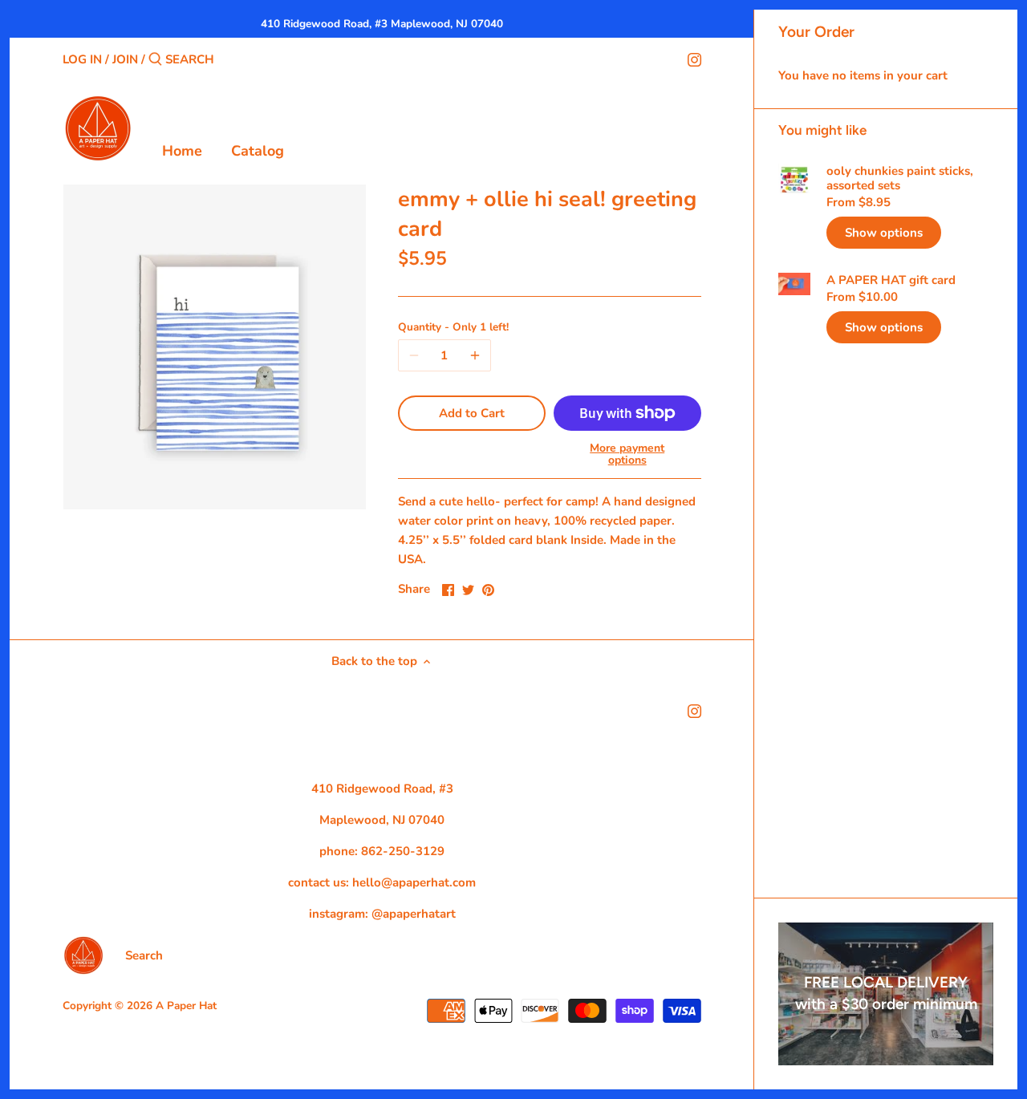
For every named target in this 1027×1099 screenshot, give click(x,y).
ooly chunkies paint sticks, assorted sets (899, 178)
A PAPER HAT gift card (891, 280)
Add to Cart (472, 413)
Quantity (453, 327)
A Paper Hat (186, 1005)
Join (125, 59)
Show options (884, 233)
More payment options (627, 454)
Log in (82, 59)
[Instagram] (694, 58)
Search (144, 955)
